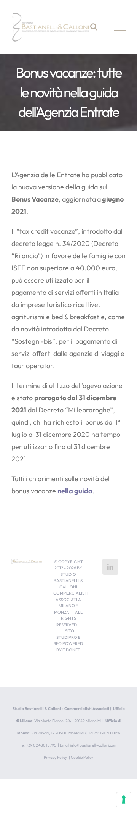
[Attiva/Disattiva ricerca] (93, 27)
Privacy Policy (55, 757)
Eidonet (71, 650)
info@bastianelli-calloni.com (94, 745)
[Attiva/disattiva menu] (120, 27)
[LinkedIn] (110, 567)
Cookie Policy (82, 757)
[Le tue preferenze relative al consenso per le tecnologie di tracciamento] (123, 799)
